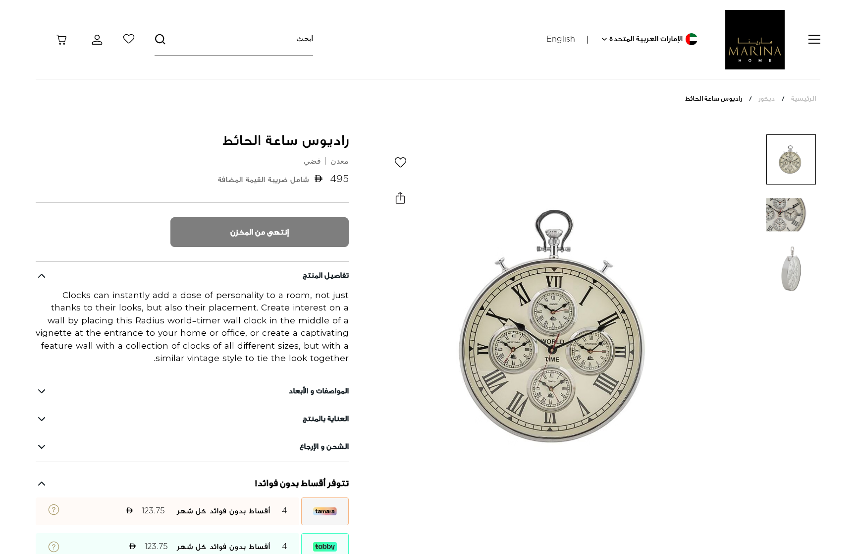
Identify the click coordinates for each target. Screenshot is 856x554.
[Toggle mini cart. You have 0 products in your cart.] (61, 40)
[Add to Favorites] (400, 162)
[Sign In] (95, 40)
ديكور (766, 98)
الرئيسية (803, 98)
